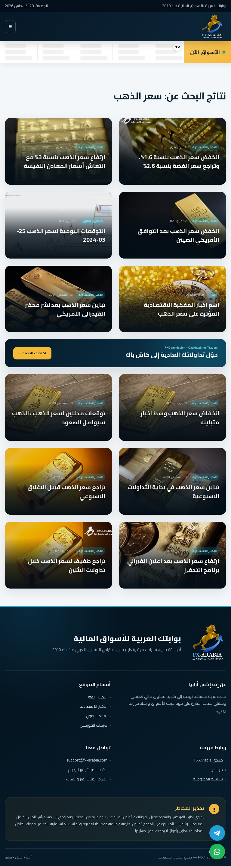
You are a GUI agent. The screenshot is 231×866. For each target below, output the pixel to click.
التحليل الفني (97, 697)
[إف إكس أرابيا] (211, 26)
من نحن (217, 769)
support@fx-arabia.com (86, 760)
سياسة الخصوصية (208, 779)
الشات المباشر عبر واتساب (86, 779)
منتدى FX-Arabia (208, 760)
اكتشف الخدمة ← (32, 353)
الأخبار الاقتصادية (93, 706)
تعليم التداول (96, 715)
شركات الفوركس (93, 725)
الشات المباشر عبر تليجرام (87, 769)
